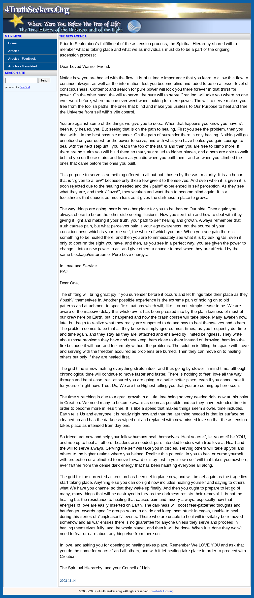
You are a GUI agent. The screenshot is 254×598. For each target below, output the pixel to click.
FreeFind (25, 87)
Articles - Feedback (22, 58)
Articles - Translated (22, 66)
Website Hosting (163, 591)
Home (12, 43)
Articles (13, 51)
